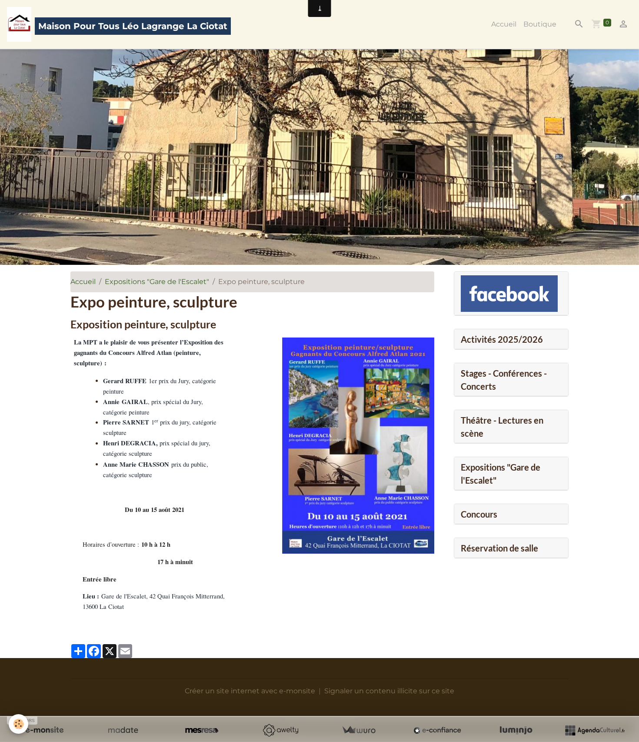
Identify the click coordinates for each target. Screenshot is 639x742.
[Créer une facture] (358, 730)
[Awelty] (280, 730)
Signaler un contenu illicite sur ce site (389, 691)
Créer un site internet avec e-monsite (250, 691)
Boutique (539, 24)
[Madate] (123, 730)
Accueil (503, 24)
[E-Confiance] (437, 730)
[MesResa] (201, 730)
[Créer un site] (44, 730)
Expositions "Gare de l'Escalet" (157, 281)
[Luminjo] (516, 730)
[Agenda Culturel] (594, 730)
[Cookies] (18, 724)
